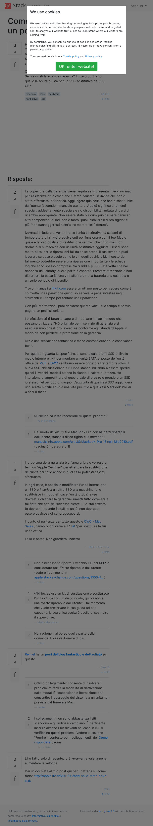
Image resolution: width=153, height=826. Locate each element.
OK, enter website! (76, 66)
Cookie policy (71, 56)
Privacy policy (93, 56)
